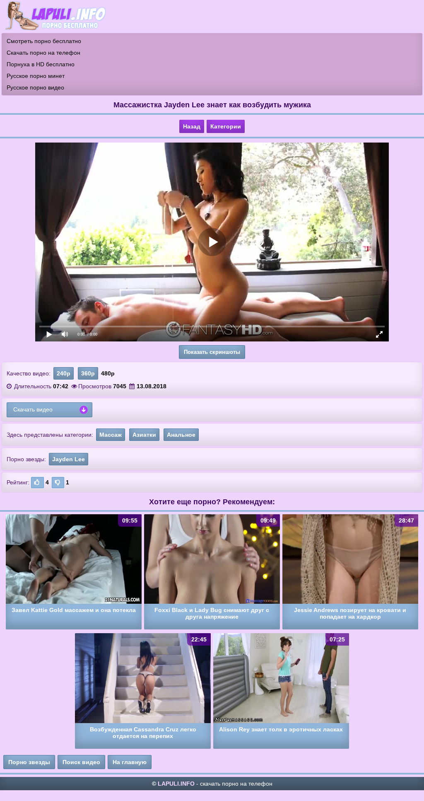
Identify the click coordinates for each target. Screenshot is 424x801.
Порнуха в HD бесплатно (41, 64)
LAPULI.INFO (176, 783)
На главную (130, 762)
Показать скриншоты (212, 352)
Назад (191, 126)
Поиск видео (81, 762)
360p (88, 373)
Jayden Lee (68, 459)
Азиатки (144, 434)
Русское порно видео (35, 87)
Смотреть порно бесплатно (44, 41)
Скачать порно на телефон (43, 52)
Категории (225, 126)
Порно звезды (29, 762)
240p (63, 373)
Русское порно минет (36, 76)
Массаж (110, 434)
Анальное (181, 434)
